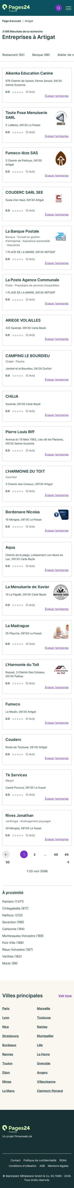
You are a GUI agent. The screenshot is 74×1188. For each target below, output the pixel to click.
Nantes (42, 1027)
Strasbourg (10, 1036)
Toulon (7, 1063)
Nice (5, 1027)
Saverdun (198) (13, 922)
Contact (15, 1160)
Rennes (7, 1054)
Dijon (6, 1072)
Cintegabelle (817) (15, 908)
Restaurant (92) (13, 55)
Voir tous (65, 996)
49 (66, 854)
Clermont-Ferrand (50, 1091)
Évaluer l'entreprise (56, 95)
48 (56, 854)
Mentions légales (58, 1165)
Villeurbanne (46, 1082)
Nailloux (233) (12, 915)
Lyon (5, 1017)
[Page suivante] (68, 862)
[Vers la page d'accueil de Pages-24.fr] (16, 8)
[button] (58, 8)
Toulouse (44, 1017)
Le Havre (43, 1054)
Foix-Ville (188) (13, 943)
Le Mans (8, 1091)
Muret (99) (10, 963)
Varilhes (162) (12, 956)
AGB (42, 1165)
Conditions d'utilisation (22, 1165)
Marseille (43, 1008)
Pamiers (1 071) (13, 901)
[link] (37, 85)
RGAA (62, 1160)
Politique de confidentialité (40, 1160)
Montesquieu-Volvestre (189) (23, 936)
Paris (5, 1008)
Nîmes (6, 1082)
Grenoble (43, 1063)
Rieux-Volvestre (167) (17, 949)
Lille (40, 1045)
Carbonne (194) (13, 929)
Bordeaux (9, 1045)
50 (8, 862)
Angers (42, 1072)
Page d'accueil (11, 20)
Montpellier (45, 1036)
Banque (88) (41, 55)
